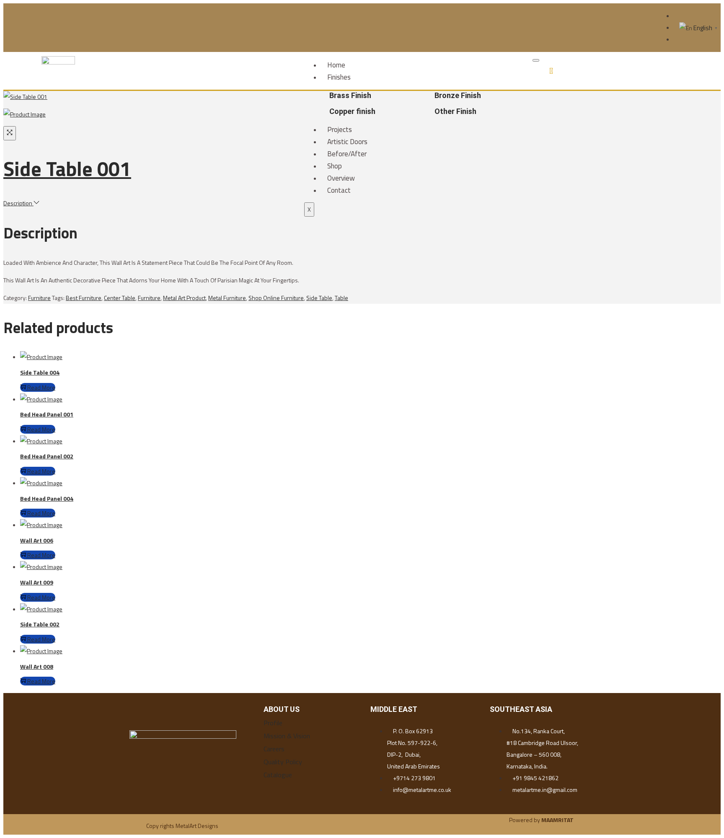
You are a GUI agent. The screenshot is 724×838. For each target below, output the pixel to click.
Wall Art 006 (36, 540)
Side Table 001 (67, 168)
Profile (273, 723)
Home (336, 64)
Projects (339, 129)
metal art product (184, 297)
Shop (334, 165)
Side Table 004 (39, 372)
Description (18, 203)
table (341, 297)
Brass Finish (350, 95)
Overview (341, 178)
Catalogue (278, 775)
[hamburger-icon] (536, 60)
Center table (119, 297)
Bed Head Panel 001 (46, 414)
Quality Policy (283, 762)
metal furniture (227, 297)
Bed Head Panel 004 (46, 498)
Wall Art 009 (36, 582)
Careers (274, 749)
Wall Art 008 (36, 666)
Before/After (347, 153)
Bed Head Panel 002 (46, 456)
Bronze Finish (457, 95)
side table (319, 297)
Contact (339, 190)
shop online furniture (276, 297)
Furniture (39, 297)
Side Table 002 (39, 624)
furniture (149, 297)
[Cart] (551, 71)
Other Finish (455, 111)
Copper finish (352, 111)
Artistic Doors (347, 141)
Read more (41, 387)
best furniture (83, 297)
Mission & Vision (287, 736)
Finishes (339, 77)
